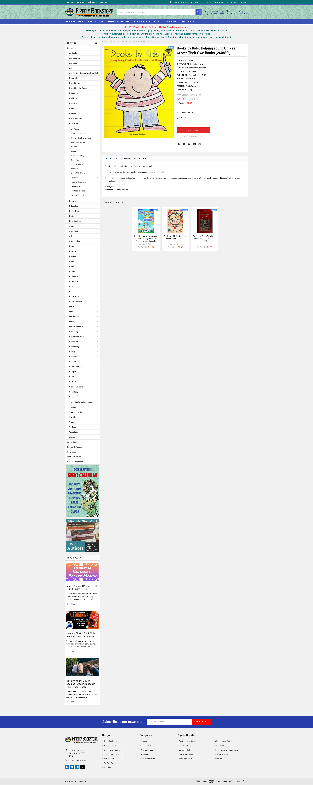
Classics (73, 103)
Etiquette (73, 206)
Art (70, 68)
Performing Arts (76, 336)
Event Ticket (74, 211)
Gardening (73, 231)
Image (72, 271)
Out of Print (183, 745)
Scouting (75, 160)
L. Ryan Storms (221, 754)
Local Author (75, 296)
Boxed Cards (74, 83)
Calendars (71, 452)
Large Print (74, 281)
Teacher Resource (78, 182)
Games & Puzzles (74, 447)
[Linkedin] (194, 144)
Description (111, 158)
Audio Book (72, 442)
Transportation (76, 412)
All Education (76, 129)
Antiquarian (74, 58)
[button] (82, 491)
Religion (72, 371)
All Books (73, 53)
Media (71, 311)
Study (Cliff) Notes (78, 173)
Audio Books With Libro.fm (146, 21)
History (72, 251)
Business (73, 93)
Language (73, 276)
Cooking (72, 113)
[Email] (184, 144)
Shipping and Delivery (118, 21)
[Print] (189, 144)
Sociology (73, 392)
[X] (82, 767)
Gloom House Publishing (225, 741)
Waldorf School (77, 195)
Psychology (74, 356)
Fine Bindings (75, 221)
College (74, 146)
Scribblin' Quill (184, 750)
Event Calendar (95, 21)
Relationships (75, 366)
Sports (72, 397)
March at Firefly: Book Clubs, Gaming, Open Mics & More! (81, 635)
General (74, 151)
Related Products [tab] (113, 202)
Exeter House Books (187, 741)
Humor (72, 266)
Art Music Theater (78, 133)
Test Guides (76, 186)
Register (244, 2)
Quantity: (181, 117)
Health (72, 246)
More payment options (193, 136)
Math (71, 306)
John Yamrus (220, 745)
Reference (74, 361)
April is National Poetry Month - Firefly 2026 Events (81, 587)
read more (70, 604)
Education (73, 123)
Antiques (73, 63)
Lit (70, 291)
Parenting (73, 331)
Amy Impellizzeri (185, 758)
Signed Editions (76, 387)
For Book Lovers (74, 456)
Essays (72, 201)
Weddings (73, 432)
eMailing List (169, 21)
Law (71, 286)
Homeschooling (77, 155)
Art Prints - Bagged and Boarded (83, 73)
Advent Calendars (75, 461)
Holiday (72, 256)
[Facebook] (179, 144)
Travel (72, 417)
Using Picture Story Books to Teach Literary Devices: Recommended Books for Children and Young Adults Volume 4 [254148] (146, 241)
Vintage (72, 427)
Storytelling (76, 168)
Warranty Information (134, 158)
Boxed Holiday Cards (78, 88)
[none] (139, 92)
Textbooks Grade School (81, 191)
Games (72, 226)
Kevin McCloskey (186, 754)
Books (70, 48)
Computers (74, 108)
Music (71, 321)
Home (71, 261)
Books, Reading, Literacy (81, 138)
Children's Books (78, 142)
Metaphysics (75, 316)
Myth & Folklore (76, 326)
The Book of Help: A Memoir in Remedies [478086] (175, 237)
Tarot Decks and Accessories (82, 402)
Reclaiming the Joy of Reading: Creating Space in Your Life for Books (80, 683)
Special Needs (77, 164)
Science (73, 376)
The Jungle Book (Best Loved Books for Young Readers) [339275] (204, 238)
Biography (73, 78)
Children (73, 98)
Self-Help (73, 381)
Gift (71, 236)
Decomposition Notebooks (226, 750)
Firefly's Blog (187, 21)
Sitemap (107, 767)
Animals (73, 437)
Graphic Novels (76, 241)
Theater (73, 407)
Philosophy (74, 346)
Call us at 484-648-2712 (77, 760)
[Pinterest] (199, 144)
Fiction (72, 216)
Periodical (73, 341)
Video (71, 422)
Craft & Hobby (75, 118)
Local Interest (75, 301)
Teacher (74, 177)
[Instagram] (72, 767)
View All (218, 758)
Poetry (72, 351)
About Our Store (73, 21)
